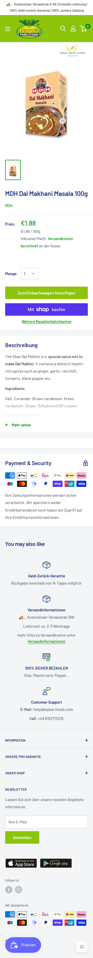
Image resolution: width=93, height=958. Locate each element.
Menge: (11, 273)
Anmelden (22, 837)
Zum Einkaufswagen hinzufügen (46, 292)
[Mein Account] (73, 28)
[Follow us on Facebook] (8, 889)
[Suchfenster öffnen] (63, 28)
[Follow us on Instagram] (18, 889)
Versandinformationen (46, 641)
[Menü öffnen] (7, 29)
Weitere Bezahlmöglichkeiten (47, 321)
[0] (83, 28)
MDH (8, 205)
